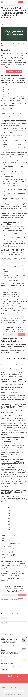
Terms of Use (20, 598)
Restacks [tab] (10, 618)
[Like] (2, 24)
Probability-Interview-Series (8, 5)
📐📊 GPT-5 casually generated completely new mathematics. (9, 638)
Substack (8, 694)
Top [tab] (2, 634)
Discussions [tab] (11, 634)
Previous (5, 609)
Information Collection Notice (13, 599)
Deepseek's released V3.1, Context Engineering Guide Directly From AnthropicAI (8, 642)
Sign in (25, 1)
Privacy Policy (23, 599)
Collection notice (22, 687)
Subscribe (20, 1)
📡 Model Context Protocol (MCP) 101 (10, 660)
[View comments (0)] (5, 24)
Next (24, 609)
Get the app (20, 691)
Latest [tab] (6, 634)
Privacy (12, 687)
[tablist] (6, 618)
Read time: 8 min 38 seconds (7, 663)
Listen (25, 20)
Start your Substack (10, 691)
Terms (16, 687)
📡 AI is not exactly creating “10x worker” (10, 649)
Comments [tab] (4, 618)
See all (3, 669)
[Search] (25, 634)
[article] (14, 642)
